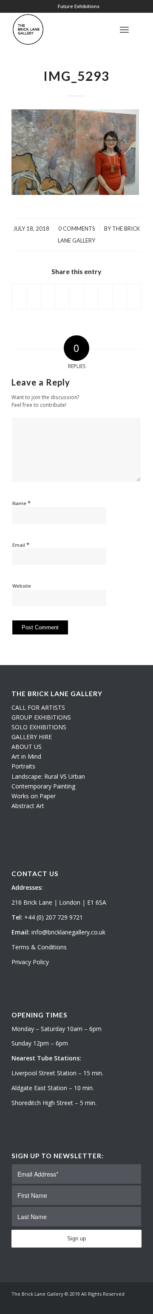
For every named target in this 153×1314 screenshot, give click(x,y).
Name (21, 503)
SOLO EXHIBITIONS (38, 727)
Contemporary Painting (43, 786)
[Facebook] (135, 1303)
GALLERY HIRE (31, 737)
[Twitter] (109, 1303)
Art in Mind (26, 756)
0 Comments (76, 228)
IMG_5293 (76, 75)
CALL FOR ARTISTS (38, 707)
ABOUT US (26, 747)
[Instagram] (122, 1303)
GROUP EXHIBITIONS (41, 717)
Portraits (23, 766)
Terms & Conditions (39, 947)
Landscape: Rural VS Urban (48, 776)
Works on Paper (33, 796)
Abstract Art (27, 806)
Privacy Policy (30, 962)
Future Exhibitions (78, 6)
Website (21, 586)
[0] (139, 29)
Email (20, 544)
